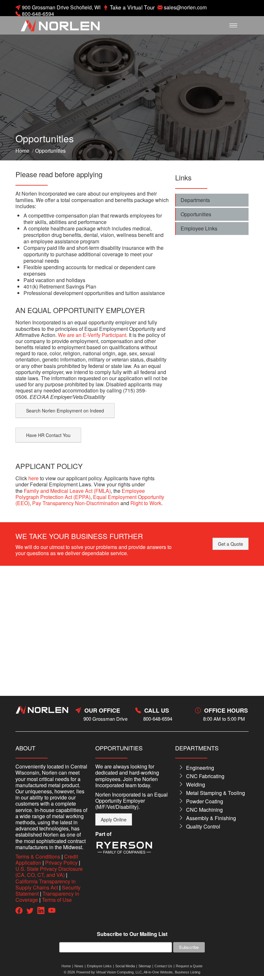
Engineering (200, 767)
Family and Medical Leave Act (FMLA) (67, 490)
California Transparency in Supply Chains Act (45, 884)
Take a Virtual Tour (132, 7)
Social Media (125, 966)
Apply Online (114, 819)
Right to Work (145, 503)
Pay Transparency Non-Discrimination (75, 503)
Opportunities (196, 214)
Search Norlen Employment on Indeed (65, 410)
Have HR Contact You (48, 435)
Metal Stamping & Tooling (215, 793)
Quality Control (203, 826)
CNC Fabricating (205, 776)
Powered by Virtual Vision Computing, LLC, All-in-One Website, (125, 972)
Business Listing (187, 972)
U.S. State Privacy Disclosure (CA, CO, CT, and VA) (49, 872)
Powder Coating (204, 801)
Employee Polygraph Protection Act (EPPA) (80, 494)
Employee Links (199, 228)
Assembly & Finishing (211, 818)
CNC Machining (204, 809)
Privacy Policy (61, 862)
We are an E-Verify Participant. (92, 335)
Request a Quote (189, 966)
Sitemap (144, 966)
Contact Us (163, 966)
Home (22, 150)
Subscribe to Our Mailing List (132, 934)
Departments (195, 200)
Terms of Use (57, 899)
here (33, 478)
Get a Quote (230, 544)
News (78, 966)
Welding (195, 784)
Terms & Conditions (37, 856)
